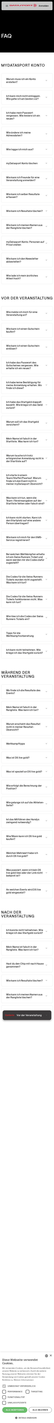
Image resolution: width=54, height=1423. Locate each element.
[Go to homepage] (23, 6)
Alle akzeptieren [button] (15, 1410)
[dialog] (27, 1387)
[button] (7, 6)
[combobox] (46, 1355)
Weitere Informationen (24, 1380)
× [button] (51, 1355)
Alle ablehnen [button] (40, 1410)
